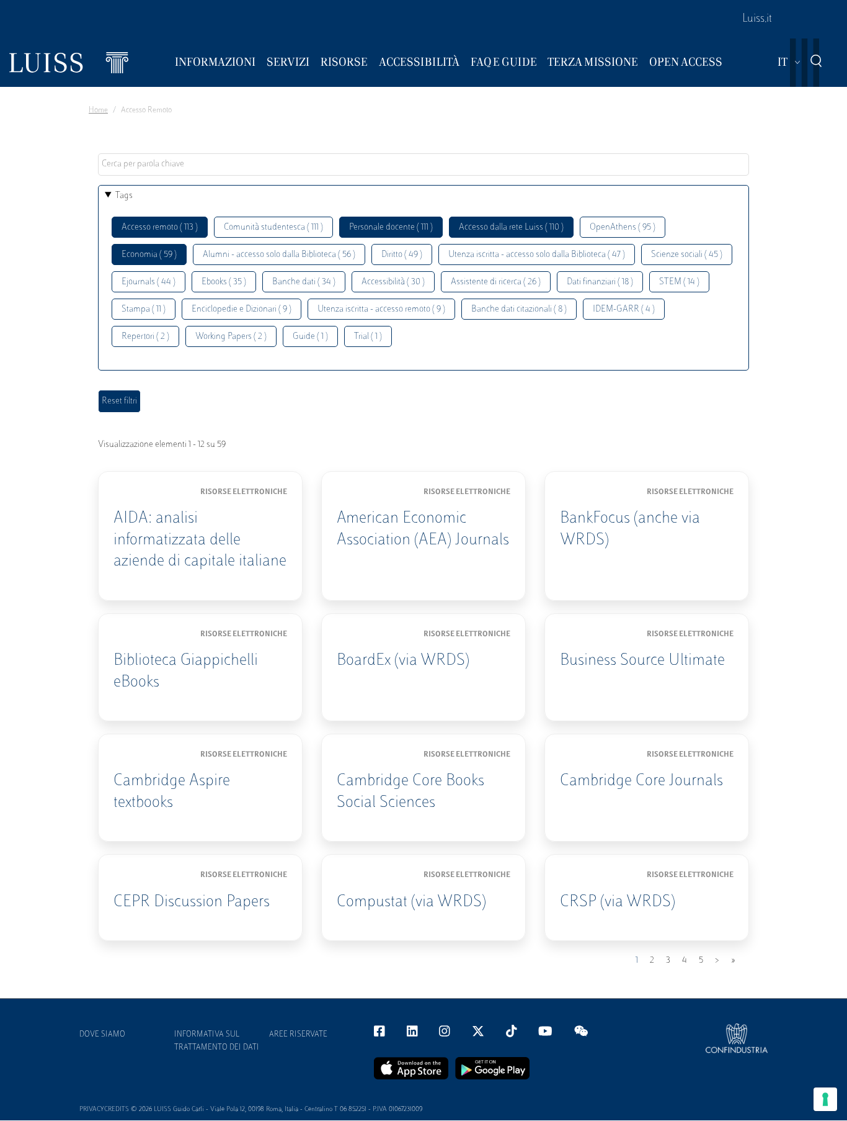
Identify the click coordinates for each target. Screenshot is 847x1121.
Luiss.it (757, 19)
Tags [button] (124, 195)
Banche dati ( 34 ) (303, 282)
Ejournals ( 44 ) (148, 282)
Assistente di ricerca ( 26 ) (496, 282)
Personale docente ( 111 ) (391, 227)
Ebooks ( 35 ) (224, 282)
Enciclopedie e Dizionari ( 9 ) (241, 309)
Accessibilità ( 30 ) (393, 282)
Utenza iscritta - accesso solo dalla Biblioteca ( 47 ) (536, 254)
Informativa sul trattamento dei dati (216, 1041)
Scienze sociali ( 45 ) (686, 254)
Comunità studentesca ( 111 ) (273, 227)
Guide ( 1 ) (310, 336)
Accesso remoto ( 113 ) (160, 227)
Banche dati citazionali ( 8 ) (519, 309)
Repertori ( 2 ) (145, 336)
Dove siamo (102, 1034)
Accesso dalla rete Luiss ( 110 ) (511, 227)
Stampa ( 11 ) (144, 309)
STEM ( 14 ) (679, 282)
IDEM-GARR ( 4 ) (624, 309)
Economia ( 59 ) (149, 254)
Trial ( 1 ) (368, 336)
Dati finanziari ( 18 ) (600, 282)
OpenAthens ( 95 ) (622, 227)
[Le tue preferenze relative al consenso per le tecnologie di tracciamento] (825, 1099)
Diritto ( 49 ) (401, 254)
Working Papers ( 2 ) (231, 336)
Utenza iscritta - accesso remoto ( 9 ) (381, 309)
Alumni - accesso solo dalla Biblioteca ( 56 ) (279, 254)
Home (98, 110)
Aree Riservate (298, 1034)
